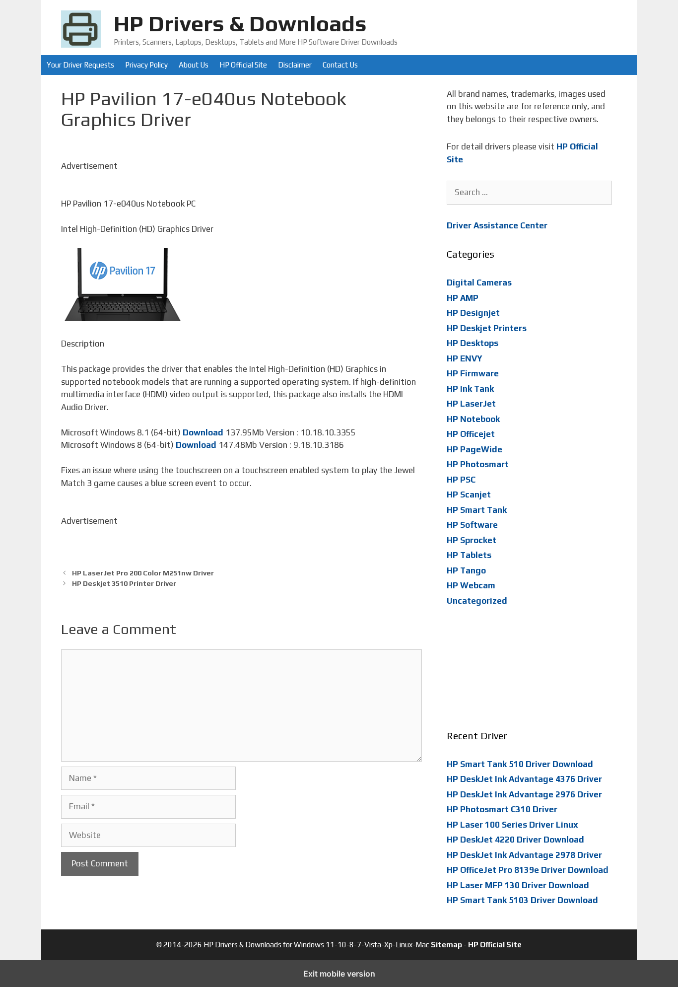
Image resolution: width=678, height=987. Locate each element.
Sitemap (446, 944)
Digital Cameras (479, 282)
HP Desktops (472, 343)
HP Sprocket (471, 540)
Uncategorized (477, 601)
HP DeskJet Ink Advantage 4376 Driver (524, 779)
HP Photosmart (478, 464)
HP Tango (466, 570)
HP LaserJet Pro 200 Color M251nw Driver (143, 572)
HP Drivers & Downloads (240, 23)
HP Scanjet (469, 494)
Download (203, 432)
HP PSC (461, 480)
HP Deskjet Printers (487, 328)
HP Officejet (471, 434)
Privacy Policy (146, 65)
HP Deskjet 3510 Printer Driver (124, 583)
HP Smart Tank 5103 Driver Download (522, 900)
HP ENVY (464, 358)
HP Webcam (471, 585)
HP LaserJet (471, 404)
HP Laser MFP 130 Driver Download (518, 885)
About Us (193, 65)
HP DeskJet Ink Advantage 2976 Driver (524, 794)
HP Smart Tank (477, 510)
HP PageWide (474, 449)
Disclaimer (295, 65)
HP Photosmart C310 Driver (502, 809)
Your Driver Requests (80, 65)
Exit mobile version (339, 974)
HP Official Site (243, 65)
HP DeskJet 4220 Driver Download (515, 840)
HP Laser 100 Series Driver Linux (512, 825)
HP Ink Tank (470, 389)
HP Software (472, 525)
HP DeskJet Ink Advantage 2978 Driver (524, 855)
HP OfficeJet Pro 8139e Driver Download (528, 870)
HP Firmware (473, 373)
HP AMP (462, 298)
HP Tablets (469, 555)
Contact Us (340, 65)
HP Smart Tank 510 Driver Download (520, 764)
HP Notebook (473, 419)
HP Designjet (473, 313)
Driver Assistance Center (497, 225)
